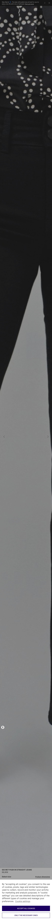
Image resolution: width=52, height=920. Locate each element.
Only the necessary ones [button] (26, 915)
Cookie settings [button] (22, 901)
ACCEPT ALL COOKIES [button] (26, 908)
